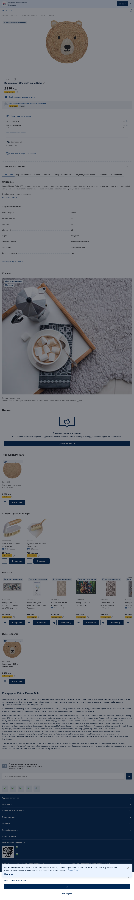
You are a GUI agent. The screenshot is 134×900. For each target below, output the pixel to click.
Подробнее (73, 870)
